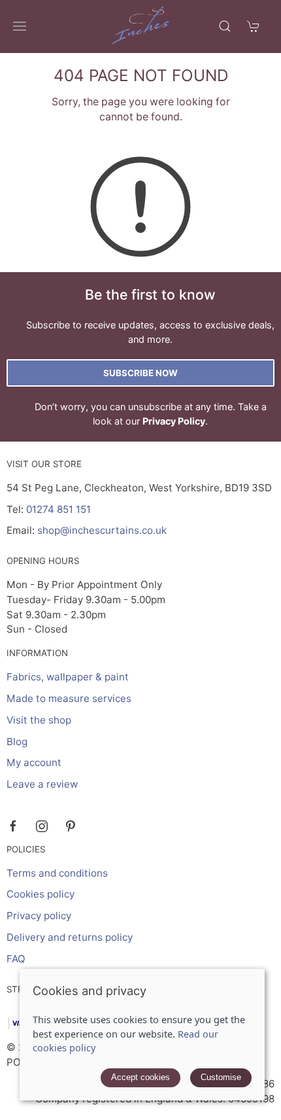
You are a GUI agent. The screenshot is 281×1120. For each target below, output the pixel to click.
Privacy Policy (173, 421)
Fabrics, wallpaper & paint (68, 677)
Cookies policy (40, 894)
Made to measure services (69, 698)
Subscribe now (140, 373)
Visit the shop (39, 720)
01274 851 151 (58, 509)
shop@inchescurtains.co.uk (102, 530)
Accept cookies (140, 1077)
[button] (19, 26)
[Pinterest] (70, 826)
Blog (17, 741)
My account (34, 762)
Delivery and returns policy (70, 937)
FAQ (16, 959)
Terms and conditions (57, 873)
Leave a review (42, 784)
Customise (221, 1077)
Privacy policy (39, 915)
